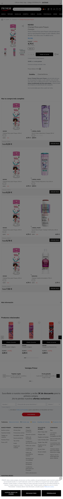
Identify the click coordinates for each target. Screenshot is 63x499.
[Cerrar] (61, 478)
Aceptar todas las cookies (11, 493)
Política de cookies (49, 486)
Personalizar (51, 493)
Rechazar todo (31, 493)
